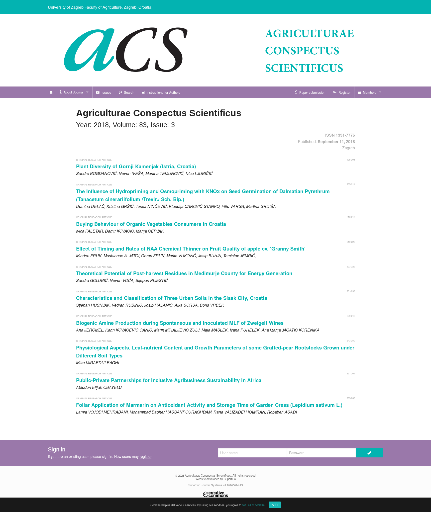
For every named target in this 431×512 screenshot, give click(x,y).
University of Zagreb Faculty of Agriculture (99, 7)
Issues (105, 92)
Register (343, 92)
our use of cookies (253, 505)
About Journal (73, 92)
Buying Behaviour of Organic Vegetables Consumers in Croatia (151, 223)
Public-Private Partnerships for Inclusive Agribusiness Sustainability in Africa (168, 380)
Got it (275, 505)
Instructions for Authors (162, 92)
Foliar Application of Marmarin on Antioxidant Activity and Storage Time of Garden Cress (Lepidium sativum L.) (209, 404)
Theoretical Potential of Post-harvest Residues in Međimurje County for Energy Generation (184, 273)
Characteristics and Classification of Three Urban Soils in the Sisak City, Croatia (171, 297)
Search (128, 92)
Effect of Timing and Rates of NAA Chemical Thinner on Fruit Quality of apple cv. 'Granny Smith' (191, 248)
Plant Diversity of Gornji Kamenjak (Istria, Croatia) (136, 166)
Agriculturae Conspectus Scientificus (208, 475)
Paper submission (311, 92)
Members (368, 92)
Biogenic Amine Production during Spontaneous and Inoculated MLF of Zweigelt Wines (180, 322)
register (145, 456)
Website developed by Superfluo (216, 479)
